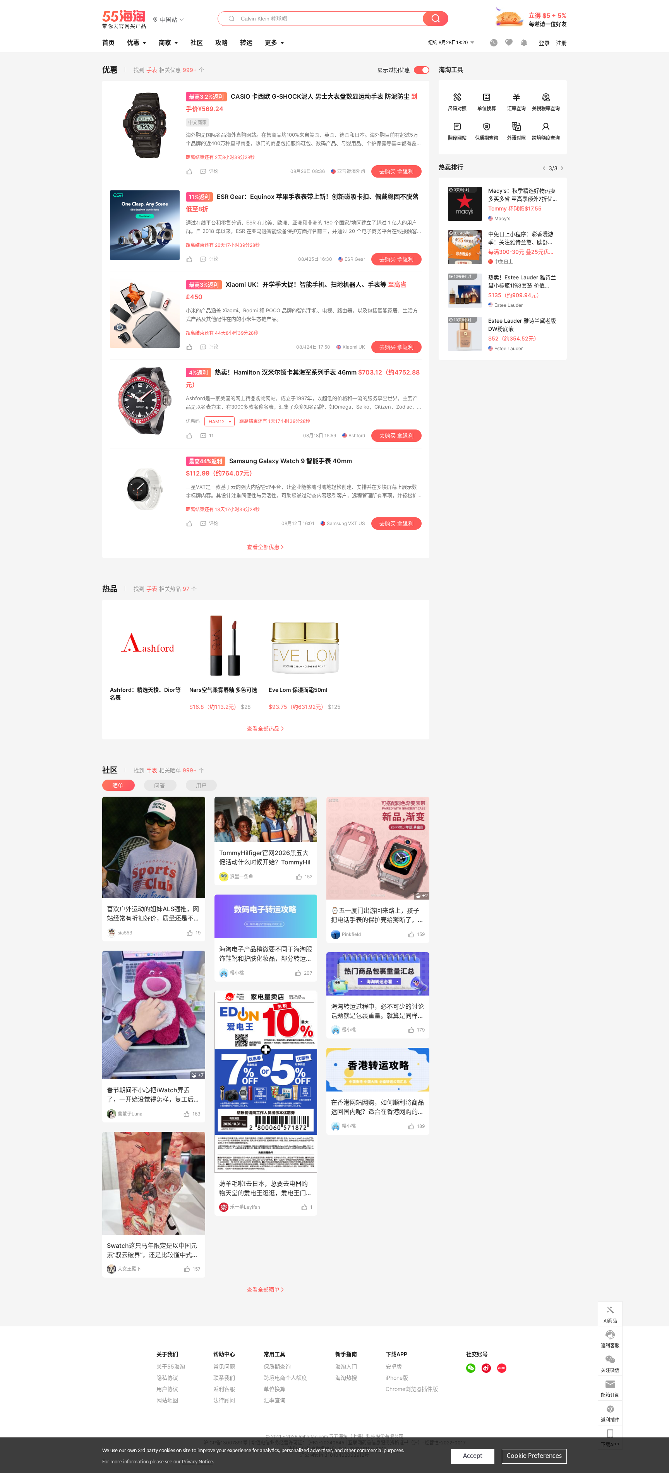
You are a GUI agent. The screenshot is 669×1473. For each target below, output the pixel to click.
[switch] (403, 70)
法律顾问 (224, 1400)
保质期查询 (486, 138)
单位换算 (486, 108)
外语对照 (516, 138)
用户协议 (167, 1389)
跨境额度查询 (545, 138)
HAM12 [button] (217, 421)
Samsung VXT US (346, 523)
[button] (169, 19)
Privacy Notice (197, 1462)
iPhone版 (397, 1378)
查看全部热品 (263, 728)
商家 (165, 42)
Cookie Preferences (534, 1456)
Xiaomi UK (354, 347)
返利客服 (224, 1389)
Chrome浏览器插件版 (412, 1389)
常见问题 (224, 1367)
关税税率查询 (545, 108)
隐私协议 (167, 1378)
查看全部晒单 (263, 1289)
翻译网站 (457, 138)
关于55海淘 (170, 1367)
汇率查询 (516, 108)
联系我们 (224, 1378)
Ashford (356, 435)
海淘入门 (346, 1367)
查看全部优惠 (263, 547)
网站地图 (167, 1400)
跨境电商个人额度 (285, 1378)
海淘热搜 (346, 1378)
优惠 (133, 42)
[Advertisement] (503, 418)
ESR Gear (355, 259)
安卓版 (394, 1367)
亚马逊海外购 (351, 171)
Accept (472, 1456)
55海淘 (124, 19)
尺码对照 (457, 108)
